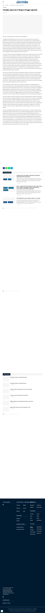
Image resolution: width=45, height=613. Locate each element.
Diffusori (24, 505)
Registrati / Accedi (6, 603)
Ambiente (32, 507)
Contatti (24, 508)
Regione (4, 7)
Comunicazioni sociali (20, 529)
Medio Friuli (39, 533)
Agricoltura (32, 505)
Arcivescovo (39, 505)
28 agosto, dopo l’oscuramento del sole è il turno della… (21, 389)
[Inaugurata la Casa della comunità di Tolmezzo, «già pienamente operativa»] (9, 178)
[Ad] (22, 145)
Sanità (9, 179)
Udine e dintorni (31, 527)
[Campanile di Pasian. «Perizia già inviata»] (6, 385)
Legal (24, 511)
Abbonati (18, 511)
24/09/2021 (4, 12)
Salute (38, 518)
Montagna (6, 190)
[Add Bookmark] (41, 12)
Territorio (10, 202)
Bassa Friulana (32, 534)
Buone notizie (39, 507)
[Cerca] (41, 2)
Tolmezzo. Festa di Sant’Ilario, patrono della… (19, 395)
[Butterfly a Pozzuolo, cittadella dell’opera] (6, 379)
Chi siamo (18, 505)
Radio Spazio (39, 520)
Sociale (31, 520)
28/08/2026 (12, 378)
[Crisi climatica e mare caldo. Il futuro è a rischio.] (9, 201)
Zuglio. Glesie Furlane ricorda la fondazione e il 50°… (20, 407)
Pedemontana (39, 531)
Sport (31, 518)
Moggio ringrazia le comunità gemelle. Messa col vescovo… (21, 401)
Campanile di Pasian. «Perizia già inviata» (18, 383)
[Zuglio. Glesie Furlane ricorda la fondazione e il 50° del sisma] (6, 409)
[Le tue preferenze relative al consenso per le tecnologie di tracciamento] (2, 611)
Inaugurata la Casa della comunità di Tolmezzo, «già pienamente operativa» (28, 176)
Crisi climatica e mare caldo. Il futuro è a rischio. (28, 198)
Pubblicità (18, 518)
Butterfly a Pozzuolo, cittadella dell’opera (18, 377)
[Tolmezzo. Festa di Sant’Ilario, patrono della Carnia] (6, 397)
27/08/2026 (18, 183)
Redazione (18, 508)
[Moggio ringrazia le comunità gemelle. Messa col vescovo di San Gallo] (6, 403)
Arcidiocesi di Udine (19, 527)
